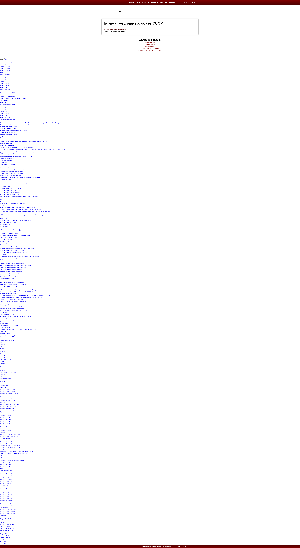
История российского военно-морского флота (12, 308)
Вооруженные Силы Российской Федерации (12, 299)
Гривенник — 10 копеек (6, 367)
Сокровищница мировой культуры (9, 335)
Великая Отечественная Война (8, 132)
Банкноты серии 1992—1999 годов (9, 404)
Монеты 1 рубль (4, 81)
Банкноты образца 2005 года (7, 395)
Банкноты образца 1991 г (6, 500)
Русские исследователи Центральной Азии (11, 175)
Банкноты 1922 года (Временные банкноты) (12, 460)
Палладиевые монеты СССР (7, 93)
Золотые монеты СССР (6, 91)
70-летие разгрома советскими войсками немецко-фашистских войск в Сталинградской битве (25, 295)
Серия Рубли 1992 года (6, 455)
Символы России (4, 162)
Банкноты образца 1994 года (7, 443)
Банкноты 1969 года (5, 423)
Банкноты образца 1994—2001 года (9, 393)
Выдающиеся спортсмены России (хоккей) (11, 271)
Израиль (2, 413)
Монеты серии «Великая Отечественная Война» (13, 98)
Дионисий (3, 205)
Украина (2, 522)
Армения (2, 397)
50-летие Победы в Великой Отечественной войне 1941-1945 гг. (17, 291)
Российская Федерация (6, 143)
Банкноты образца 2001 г (6, 479)
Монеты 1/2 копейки (5, 64)
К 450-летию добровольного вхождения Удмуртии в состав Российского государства (22, 215)
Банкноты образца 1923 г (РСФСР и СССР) (11, 487)
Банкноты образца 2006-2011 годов (9, 436)
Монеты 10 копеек (5, 74)
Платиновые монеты (5, 378)
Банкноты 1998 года (5, 430)
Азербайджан (3, 387)
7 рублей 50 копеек (5, 353)
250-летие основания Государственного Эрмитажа (13, 252)
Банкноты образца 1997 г (6, 477)
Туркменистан (4, 507)
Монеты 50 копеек (5, 79)
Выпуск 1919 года (5, 534)
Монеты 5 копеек (4, 72)
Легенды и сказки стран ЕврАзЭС (9, 325)
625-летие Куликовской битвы (8, 199)
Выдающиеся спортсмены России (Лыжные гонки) (13, 267)
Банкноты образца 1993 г (6, 473)
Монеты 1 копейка (5, 66)
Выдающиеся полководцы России (9, 303)
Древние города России (6, 138)
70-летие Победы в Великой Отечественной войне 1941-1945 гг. (17, 147)
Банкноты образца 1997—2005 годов (10, 445)
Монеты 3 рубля (4, 85)
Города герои (3, 136)
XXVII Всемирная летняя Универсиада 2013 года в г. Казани (16, 156)
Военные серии (4, 288)
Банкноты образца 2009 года (7, 513)
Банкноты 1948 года (5, 415)
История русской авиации (7, 305)
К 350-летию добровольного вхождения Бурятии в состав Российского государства (22, 209)
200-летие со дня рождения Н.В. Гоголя (10, 190)
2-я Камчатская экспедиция (7, 166)
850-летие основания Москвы (8, 222)
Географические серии (6, 160)
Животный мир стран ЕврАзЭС (8, 320)
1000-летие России (5, 186)
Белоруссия (3, 402)
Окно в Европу (4, 216)
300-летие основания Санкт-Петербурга (10, 194)
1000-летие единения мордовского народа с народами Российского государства (21, 183)
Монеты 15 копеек (5, 76)
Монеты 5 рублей (4, 87)
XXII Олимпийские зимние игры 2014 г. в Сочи (13, 151)
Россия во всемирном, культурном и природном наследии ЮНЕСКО (18, 329)
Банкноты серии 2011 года (7, 410)
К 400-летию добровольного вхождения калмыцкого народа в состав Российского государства (25, 211)
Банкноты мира (183, 2)
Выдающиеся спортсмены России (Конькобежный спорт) (15, 265)
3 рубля (2, 350)
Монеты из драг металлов (7, 158)
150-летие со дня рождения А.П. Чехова (10, 188)
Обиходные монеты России (7, 104)
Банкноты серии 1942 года (7, 524)
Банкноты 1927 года (5, 464)
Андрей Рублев (4, 201)
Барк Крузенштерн (5, 224)
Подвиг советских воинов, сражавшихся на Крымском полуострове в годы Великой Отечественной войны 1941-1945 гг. (32, 149)
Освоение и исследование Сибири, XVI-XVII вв (13, 169)
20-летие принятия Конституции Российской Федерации (15, 235)
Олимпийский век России (7, 278)
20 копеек (2, 370)
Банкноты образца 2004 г (6, 481)
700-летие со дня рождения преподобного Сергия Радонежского (17, 248)
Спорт (1, 280)
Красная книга (4, 139)
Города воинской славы (6, 154)
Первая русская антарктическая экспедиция (11, 171)
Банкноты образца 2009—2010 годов (10, 447)
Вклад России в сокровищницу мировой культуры (13, 203)
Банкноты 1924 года (5, 462)
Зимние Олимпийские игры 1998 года (10, 276)
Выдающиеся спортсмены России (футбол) (11, 269)
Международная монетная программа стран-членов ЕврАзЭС (16, 316)
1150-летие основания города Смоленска (11, 231)
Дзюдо (1, 261)
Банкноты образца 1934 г (6, 492)
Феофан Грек (3, 218)
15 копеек (2, 368)
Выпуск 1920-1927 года (6, 535)
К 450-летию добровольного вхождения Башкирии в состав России (18, 213)
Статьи (195, 2)
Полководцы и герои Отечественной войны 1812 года (14, 121)
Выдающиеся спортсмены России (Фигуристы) (12, 263)
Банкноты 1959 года (5, 421)
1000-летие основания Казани (8, 184)
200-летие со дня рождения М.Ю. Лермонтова (12, 250)
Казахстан (2, 432)
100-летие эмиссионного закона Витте (10, 233)
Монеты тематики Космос (7, 145)
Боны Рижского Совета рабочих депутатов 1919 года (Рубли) (16, 451)
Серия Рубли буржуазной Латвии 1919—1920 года (13, 453)
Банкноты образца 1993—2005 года (9, 509)
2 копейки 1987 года (150, 44)
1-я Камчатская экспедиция (7, 164)
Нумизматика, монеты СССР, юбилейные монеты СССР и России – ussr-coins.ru (165, 546)
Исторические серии (5, 179)
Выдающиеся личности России (8, 134)
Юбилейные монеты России (7, 119)
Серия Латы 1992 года (6, 457)
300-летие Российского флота (8, 128)
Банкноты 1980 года (5, 427)
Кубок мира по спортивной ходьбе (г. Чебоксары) (13, 284)
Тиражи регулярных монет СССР (116, 29)
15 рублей (2, 357)
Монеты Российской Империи (8, 340)
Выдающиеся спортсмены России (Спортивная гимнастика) (16, 273)
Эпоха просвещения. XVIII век (8, 336)
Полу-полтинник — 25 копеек (8, 372)
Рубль (1, 346)
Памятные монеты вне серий (7, 338)
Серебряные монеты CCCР (7, 94)
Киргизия (2, 440)
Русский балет (4, 331)
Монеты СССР (135, 2)
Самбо (1, 260)
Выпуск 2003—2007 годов (7, 530)
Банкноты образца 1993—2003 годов (10, 434)
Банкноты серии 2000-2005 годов (9, 406)
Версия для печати (120, 27)
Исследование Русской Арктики (8, 168)
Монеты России (149, 2)
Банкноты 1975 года (5, 425)
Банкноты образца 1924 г (6, 489)
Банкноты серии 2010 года (7, 408)
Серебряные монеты (5, 359)
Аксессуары (3, 543)
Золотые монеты (4, 342)
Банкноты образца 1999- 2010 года (9, 505)
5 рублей (2, 352)
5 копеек (2, 365)
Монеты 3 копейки (5, 70)
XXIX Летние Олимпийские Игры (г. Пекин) (12, 282)
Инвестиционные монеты (7, 314)
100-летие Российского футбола (8, 286)
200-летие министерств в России (9, 126)
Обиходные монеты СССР (7, 62)
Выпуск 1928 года (5, 537)
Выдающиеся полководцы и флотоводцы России (13, 301)
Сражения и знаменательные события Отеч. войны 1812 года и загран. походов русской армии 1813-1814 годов (30, 123)
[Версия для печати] (108, 27)
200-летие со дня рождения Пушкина (10, 192)
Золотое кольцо (4, 226)
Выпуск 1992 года (5, 517)
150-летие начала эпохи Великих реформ (11, 230)
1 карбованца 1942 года (150, 46)
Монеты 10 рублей (5, 89)
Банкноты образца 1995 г (6, 475)
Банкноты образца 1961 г (6, 498)
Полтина (2, 344)
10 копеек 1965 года (150, 42)
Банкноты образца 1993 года (7, 391)
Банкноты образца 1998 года (7, 400)
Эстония (2, 532)
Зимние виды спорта (5, 275)
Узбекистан (3, 515)
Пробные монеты (4, 100)
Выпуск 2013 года (5, 520)
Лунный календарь (5, 327)
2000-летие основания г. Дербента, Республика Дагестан (15, 310)
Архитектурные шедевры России (9, 228)
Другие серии (3, 312)
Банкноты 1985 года (5, 428)
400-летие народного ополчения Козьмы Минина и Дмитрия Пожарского (19, 196)
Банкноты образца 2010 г (6, 483)
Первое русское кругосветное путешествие (11, 173)
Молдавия (2, 468)
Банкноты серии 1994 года (7, 504)
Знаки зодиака (4, 321)
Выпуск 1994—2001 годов (7, 519)
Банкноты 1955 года (5, 419)
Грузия (2, 412)
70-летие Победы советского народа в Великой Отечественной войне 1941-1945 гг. (22, 297)
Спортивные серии (5, 254)
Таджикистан (3, 502)
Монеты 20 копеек (5, 78)
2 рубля (2, 348)
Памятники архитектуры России (8, 245)
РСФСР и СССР (4, 485)
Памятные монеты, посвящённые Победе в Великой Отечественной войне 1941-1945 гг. (23, 141)
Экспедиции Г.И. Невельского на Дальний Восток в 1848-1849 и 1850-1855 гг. (21, 177)
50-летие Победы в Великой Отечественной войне (13, 130)
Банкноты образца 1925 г (6, 490)
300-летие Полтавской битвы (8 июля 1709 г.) (12, 198)
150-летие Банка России (6, 239)
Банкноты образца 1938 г (6, 494)
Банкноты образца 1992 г (6, 472)
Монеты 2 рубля (4, 83)
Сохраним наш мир (5, 333)
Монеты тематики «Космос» (7, 96)
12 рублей (2, 383)
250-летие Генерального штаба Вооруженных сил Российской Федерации (19, 290)
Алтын (2, 361)
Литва (1, 458)
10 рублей (2, 355)
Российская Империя (166, 2)
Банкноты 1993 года (5, 466)
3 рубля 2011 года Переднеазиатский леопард (150, 50)
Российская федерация (6, 470)
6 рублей (2, 382)
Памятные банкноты (5, 438)
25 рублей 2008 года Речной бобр (150, 48)
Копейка (2, 363)
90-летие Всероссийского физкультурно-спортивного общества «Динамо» (20, 256)
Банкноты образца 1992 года (7, 389)
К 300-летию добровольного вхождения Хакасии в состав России (17, 207)
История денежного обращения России (10, 181)
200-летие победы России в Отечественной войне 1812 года (16, 124)
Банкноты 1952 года (5, 417)
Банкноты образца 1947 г (6, 496)
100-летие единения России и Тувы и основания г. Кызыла (15, 246)
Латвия (2, 449)
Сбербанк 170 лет (4, 241)
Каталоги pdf (3, 541)
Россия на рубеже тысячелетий (8, 243)
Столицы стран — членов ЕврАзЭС (9, 318)
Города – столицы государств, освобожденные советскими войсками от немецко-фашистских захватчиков (28, 153)
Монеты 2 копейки (5, 68)
